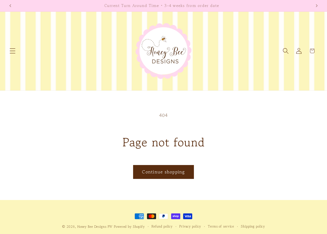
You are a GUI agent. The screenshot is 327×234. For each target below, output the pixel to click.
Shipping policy (253, 226)
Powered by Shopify (129, 226)
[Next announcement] (316, 5)
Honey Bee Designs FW (95, 226)
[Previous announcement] (10, 5)
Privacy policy (190, 226)
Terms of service (221, 226)
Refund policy (162, 226)
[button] (12, 50)
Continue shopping (163, 172)
